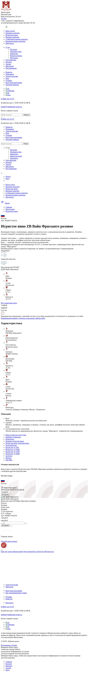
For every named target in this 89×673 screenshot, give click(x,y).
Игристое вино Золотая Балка (17, 443)
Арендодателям (12, 76)
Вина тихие (10, 31)
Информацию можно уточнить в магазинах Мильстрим (23, 318)
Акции (8, 64)
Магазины (10, 66)
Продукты (10, 43)
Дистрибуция (11, 60)
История (13, 49)
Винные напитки (12, 37)
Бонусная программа (14, 83)
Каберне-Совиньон (13, 437)
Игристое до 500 (12, 447)
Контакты (14, 58)
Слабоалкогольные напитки (17, 39)
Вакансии (14, 54)
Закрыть (27, 115)
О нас (8, 47)
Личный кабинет (12, 85)
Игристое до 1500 (13, 452)
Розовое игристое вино (15, 441)
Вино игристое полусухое (16, 435)
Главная (9, 662)
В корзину (5, 495)
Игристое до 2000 (13, 454)
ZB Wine (9, 460)
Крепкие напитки (13, 33)
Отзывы (9, 81)
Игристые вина (12, 35)
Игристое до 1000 (13, 450)
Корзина (9, 666)
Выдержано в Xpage (9, 645)
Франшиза (10, 74)
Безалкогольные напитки (15, 41)
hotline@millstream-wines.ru (11, 107)
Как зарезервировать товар (16, 593)
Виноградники (16, 56)
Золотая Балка (11, 445)
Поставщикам (11, 68)
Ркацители (10, 439)
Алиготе (9, 456)
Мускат (8, 458)
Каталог (9, 62)
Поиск (26, 144)
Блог (7, 78)
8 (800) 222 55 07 (7, 99)
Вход (8, 670)
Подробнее (5, 251)
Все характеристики (9, 303)
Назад (7, 203)
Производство (15, 52)
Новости (9, 72)
